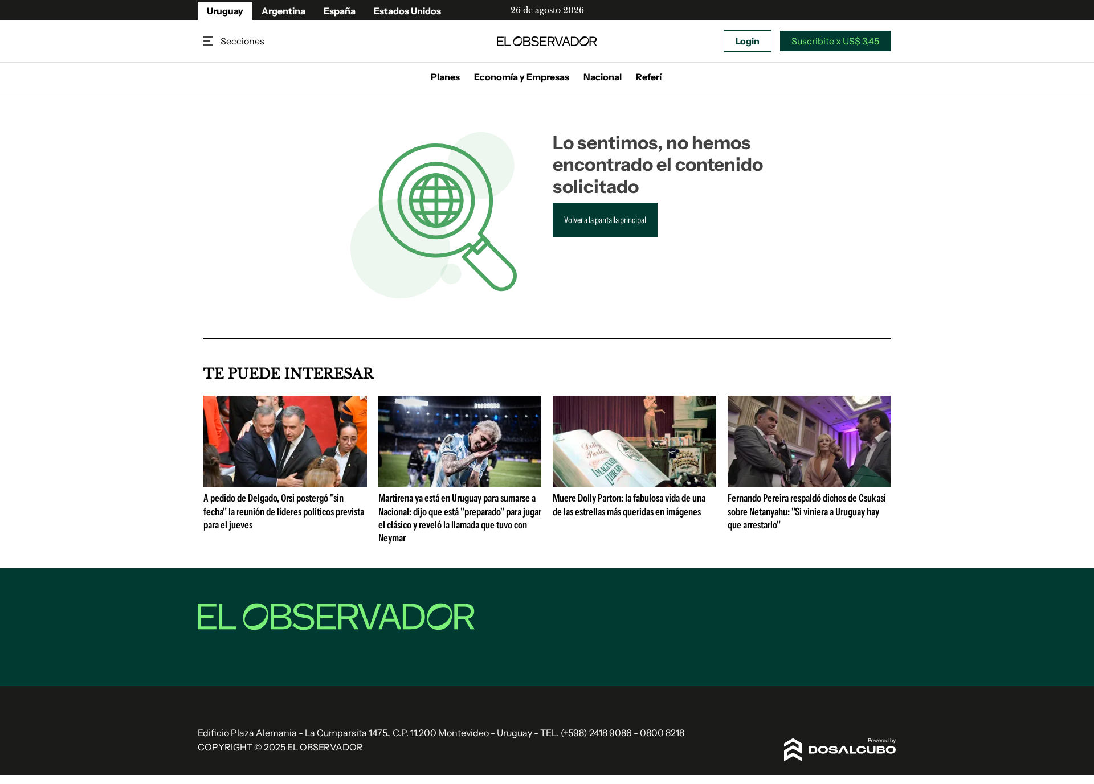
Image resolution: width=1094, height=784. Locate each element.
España (340, 11)
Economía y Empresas (521, 77)
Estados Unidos (407, 11)
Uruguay (225, 11)
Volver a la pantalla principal (605, 219)
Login (748, 41)
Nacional (602, 77)
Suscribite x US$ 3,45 (835, 41)
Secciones (209, 41)
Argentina (283, 11)
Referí (649, 77)
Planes (445, 77)
